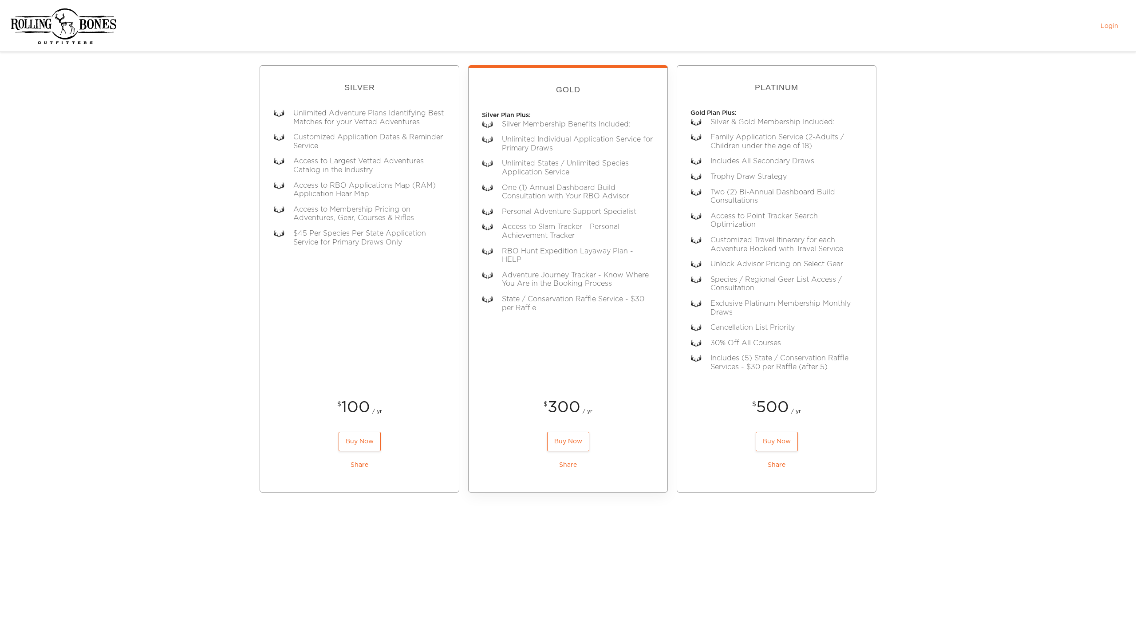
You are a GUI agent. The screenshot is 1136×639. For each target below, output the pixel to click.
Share (359, 465)
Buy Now (360, 441)
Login (1109, 26)
